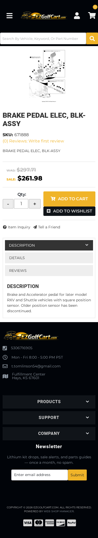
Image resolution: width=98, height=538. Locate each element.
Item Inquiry (19, 227)
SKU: (8, 134)
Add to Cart (73, 198)
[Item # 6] (49, 76)
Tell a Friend (49, 227)
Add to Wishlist (72, 211)
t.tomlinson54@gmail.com (36, 366)
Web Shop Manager (59, 511)
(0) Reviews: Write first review (33, 141)
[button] (49, 38)
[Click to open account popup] (77, 15)
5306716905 (21, 348)
